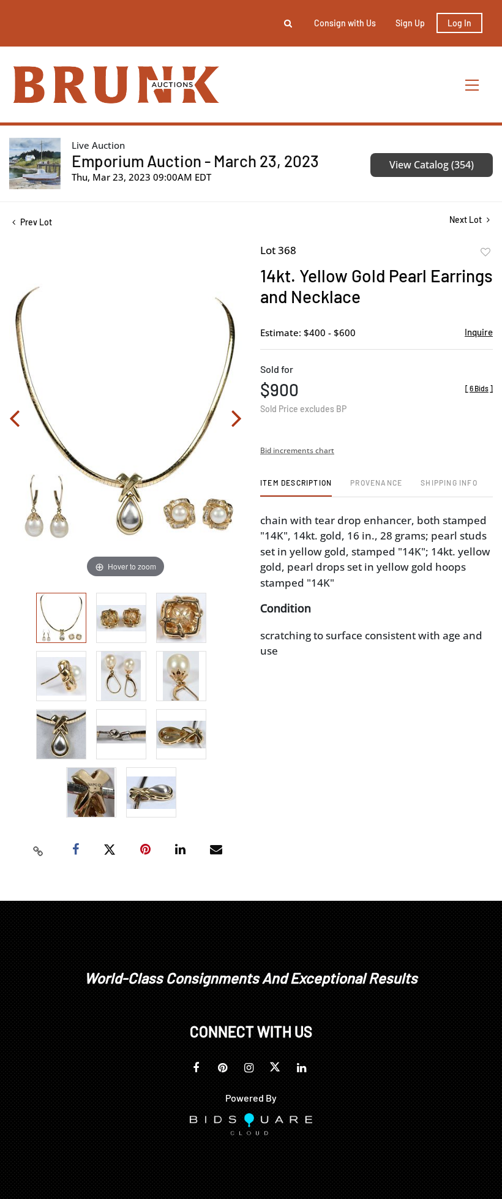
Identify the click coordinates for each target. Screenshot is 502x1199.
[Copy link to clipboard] (38, 850)
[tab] (296, 487)
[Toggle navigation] (472, 85)
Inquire (479, 331)
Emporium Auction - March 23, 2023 (195, 160)
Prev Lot (35, 222)
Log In (459, 23)
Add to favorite (485, 252)
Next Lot (466, 219)
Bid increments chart (297, 450)
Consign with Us (345, 23)
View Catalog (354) (431, 164)
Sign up (410, 23)
